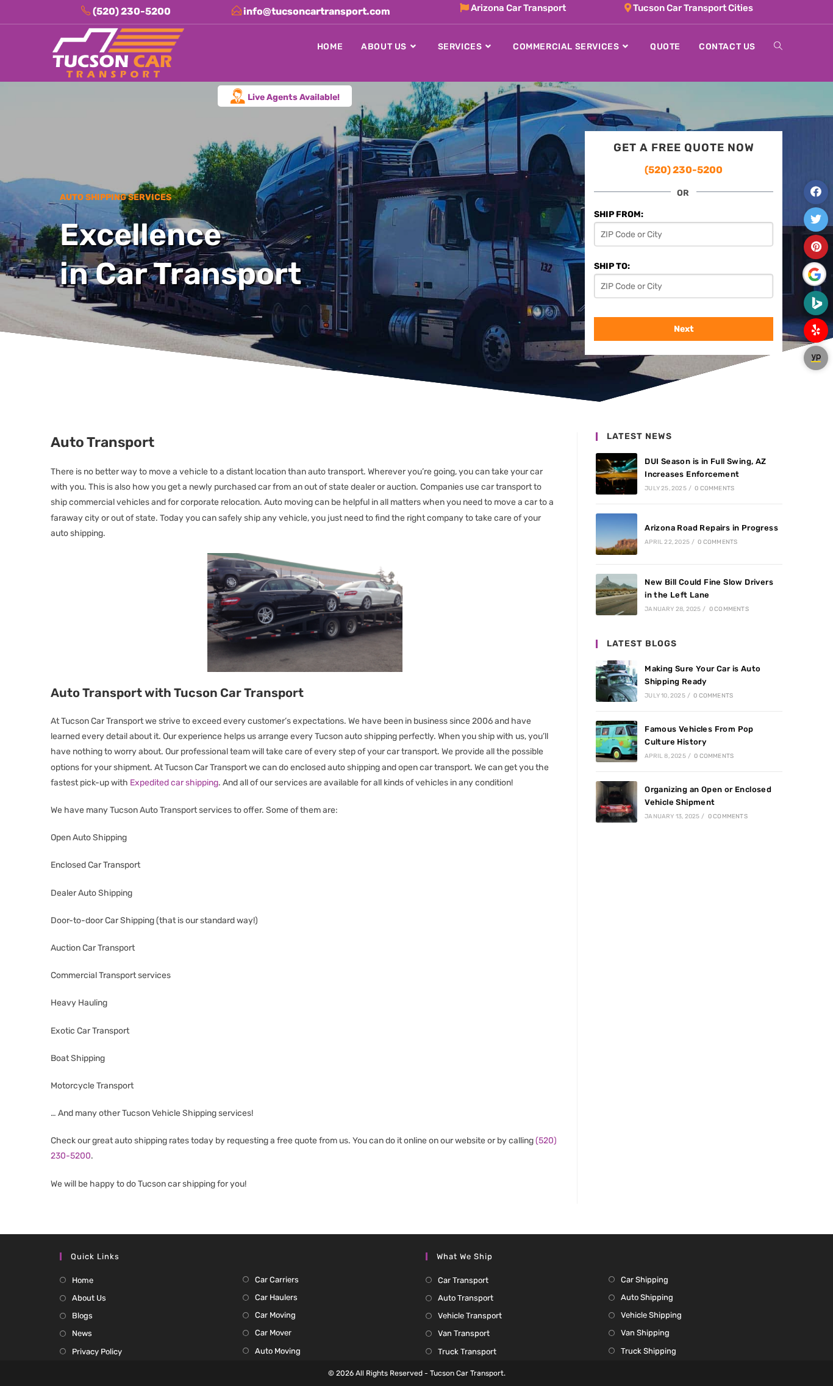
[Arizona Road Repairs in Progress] (616, 534)
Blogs (82, 1315)
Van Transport (464, 1333)
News (82, 1333)
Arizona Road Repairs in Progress (711, 527)
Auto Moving (278, 1351)
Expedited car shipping (174, 782)
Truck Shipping (648, 1351)
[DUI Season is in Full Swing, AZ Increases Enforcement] (616, 474)
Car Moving (275, 1315)
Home (82, 1280)
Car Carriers (277, 1279)
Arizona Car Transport (517, 7)
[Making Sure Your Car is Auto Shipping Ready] (616, 681)
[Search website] (778, 47)
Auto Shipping (647, 1297)
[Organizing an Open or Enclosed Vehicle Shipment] (616, 802)
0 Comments (714, 488)
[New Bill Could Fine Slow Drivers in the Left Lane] (616, 594)
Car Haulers (276, 1297)
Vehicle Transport (470, 1315)
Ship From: (618, 214)
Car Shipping (644, 1279)
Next (684, 329)
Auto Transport (465, 1297)
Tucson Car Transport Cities (692, 7)
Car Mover (273, 1332)
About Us (89, 1297)
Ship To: (612, 266)
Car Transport (463, 1280)
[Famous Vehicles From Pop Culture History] (616, 741)
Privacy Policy (97, 1351)
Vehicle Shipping (651, 1315)
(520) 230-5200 (684, 170)
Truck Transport (467, 1351)
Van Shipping (645, 1332)
